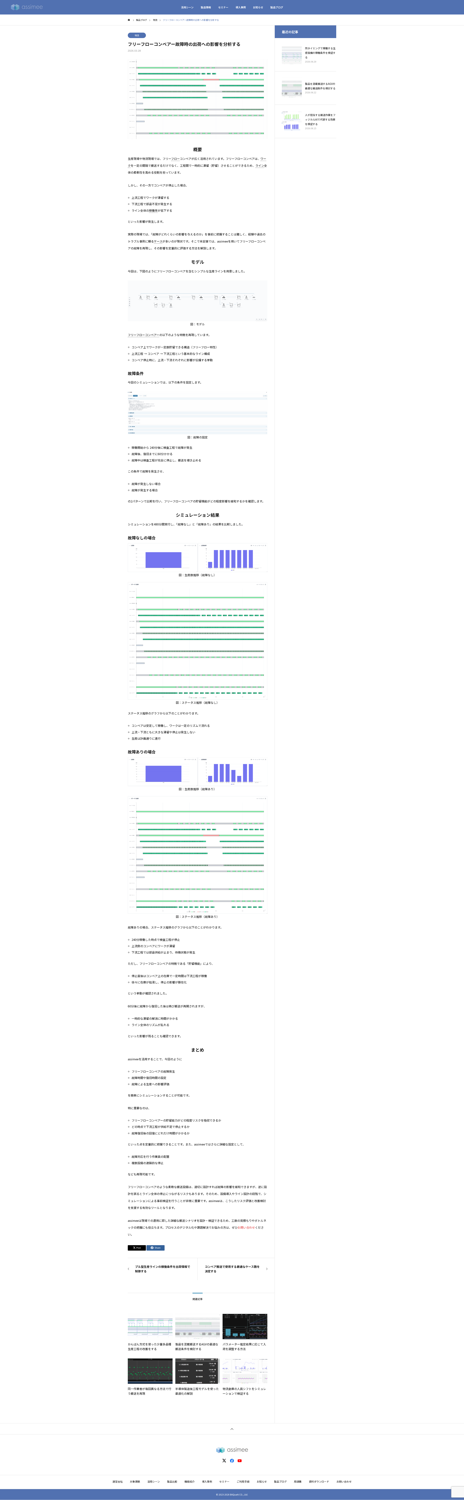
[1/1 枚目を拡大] (262, 285)
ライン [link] (259, 165)
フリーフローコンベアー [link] (143, 335)
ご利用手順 (243, 1481)
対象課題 (135, 1481)
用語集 (298, 1481)
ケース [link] (158, 241)
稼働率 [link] (153, 210)
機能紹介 (190, 1481)
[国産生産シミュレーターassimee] (26, 7)
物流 (137, 35)
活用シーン (187, 7)
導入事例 (241, 7)
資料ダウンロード (319, 1481)
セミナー (223, 7)
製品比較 (172, 1481)
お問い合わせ (246, 1227)
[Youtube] (240, 1460)
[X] (224, 1460)
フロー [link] (175, 158)
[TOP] (232, 1428)
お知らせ (258, 7)
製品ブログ (276, 7)
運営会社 (118, 1481)
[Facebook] (232, 1460)
